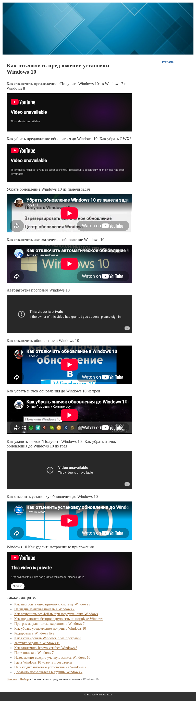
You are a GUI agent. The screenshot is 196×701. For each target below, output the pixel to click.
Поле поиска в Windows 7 (34, 653)
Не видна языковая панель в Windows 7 (44, 609)
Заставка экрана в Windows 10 (37, 643)
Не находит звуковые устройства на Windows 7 (50, 667)
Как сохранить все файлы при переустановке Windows (56, 614)
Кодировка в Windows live (34, 633)
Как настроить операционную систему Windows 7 (52, 604)
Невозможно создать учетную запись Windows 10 (52, 657)
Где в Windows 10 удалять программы (43, 662)
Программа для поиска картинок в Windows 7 (49, 624)
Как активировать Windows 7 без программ (47, 638)
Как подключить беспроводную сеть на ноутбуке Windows (58, 619)
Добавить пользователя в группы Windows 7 (48, 672)
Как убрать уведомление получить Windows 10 (50, 628)
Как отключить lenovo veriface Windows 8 (45, 648)
